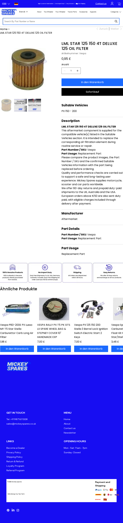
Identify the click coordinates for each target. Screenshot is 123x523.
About (67, 423)
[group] (61, 325)
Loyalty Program (15, 465)
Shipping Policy (14, 456)
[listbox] (6, 4)
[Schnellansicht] (17, 309)
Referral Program (15, 470)
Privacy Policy (13, 452)
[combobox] (61, 21)
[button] (6, 4)
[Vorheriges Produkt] (4, 309)
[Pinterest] (8, 510)
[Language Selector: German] (15, 4)
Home (67, 419)
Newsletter (70, 432)
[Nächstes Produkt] (118, 309)
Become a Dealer (15, 447)
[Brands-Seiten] (27, 12)
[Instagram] (18, 510)
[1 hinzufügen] (77, 71)
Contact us (101, 3)
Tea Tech (21, 494)
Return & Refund (15, 461)
